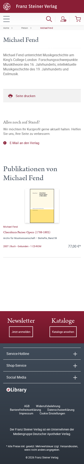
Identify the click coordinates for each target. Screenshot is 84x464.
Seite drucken (25, 96)
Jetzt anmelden (21, 332)
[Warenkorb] (78, 19)
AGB (27, 406)
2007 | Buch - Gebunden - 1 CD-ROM (22, 246)
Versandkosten (69, 446)
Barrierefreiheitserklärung (25, 410)
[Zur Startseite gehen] (30, 6)
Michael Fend (46, 28)
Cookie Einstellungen (52, 413)
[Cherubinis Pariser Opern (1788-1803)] (42, 206)
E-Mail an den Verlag (24, 143)
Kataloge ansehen (63, 332)
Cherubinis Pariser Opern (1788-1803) (26, 232)
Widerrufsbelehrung (48, 406)
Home (6, 28)
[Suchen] (49, 19)
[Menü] (6, 19)
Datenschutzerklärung (60, 410)
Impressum (26, 413)
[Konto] (63, 19)
